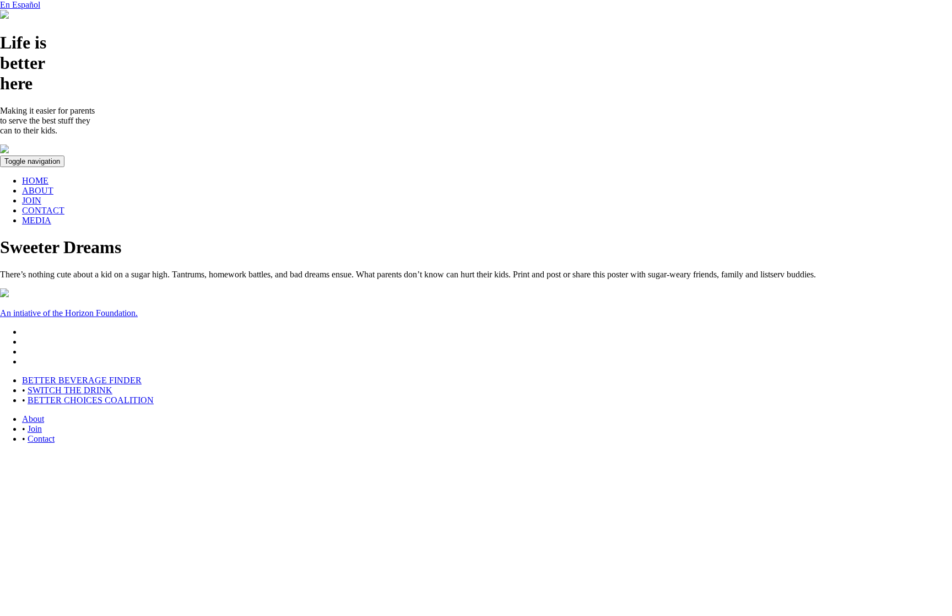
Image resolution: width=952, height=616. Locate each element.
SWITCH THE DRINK (70, 390)
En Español (20, 4)
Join (35, 428)
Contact (41, 438)
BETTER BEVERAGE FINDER (82, 380)
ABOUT (37, 190)
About (33, 419)
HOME (35, 180)
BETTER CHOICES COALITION (91, 400)
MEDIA (36, 220)
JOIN (31, 200)
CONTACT (43, 210)
